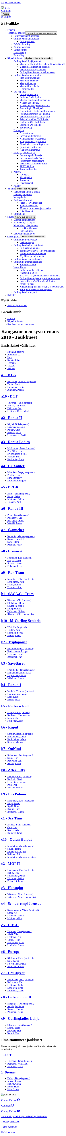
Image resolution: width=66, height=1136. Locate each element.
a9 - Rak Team (12, 573)
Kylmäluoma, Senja (17, 454)
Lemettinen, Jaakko (16, 782)
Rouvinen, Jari (14, 760)
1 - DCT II (7, 1055)
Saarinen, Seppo (15, 632)
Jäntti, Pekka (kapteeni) (18, 493)
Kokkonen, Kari (15, 982)
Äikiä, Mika (13, 934)
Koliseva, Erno (14, 833)
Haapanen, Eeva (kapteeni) (20, 800)
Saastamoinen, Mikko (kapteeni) (23, 910)
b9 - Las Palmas (13, 794)
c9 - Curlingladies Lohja (20, 1018)
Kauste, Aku (13, 830)
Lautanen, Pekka (15, 915)
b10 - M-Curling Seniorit (21, 621)
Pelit (9, 357)
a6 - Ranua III (12, 508)
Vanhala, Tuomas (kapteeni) (20, 691)
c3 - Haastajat (12, 888)
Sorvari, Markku (15, 742)
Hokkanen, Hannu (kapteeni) (21, 381)
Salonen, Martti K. (16, 539)
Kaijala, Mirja (14, 560)
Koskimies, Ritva (15, 459)
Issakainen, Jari (14, 657)
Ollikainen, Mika (15, 603)
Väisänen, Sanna (15, 678)
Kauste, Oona (14, 1084)
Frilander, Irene (14, 566)
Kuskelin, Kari (14, 779)
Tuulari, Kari (13, 630)
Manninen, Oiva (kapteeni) (20, 579)
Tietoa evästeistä (9, 1127)
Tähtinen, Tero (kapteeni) (19, 931)
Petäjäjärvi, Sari (15, 451)
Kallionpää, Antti (15, 942)
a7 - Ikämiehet (12, 530)
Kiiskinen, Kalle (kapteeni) (20, 958)
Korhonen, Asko (15, 720)
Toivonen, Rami (15, 654)
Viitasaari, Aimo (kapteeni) (20, 894)
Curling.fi (6, 11)
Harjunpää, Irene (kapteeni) (20, 1003)
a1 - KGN (8, 375)
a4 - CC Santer (13, 466)
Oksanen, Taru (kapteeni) (19, 1025)
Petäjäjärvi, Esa (14, 517)
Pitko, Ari (12, 785)
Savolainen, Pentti (16, 875)
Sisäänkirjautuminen (17, 305)
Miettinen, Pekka (15, 499)
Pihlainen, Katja (15, 1012)
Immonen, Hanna (15, 811)
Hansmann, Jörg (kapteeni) (20, 870)
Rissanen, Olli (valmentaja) (20, 614)
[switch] (2, 6)
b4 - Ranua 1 (11, 685)
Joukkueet (12, 354)
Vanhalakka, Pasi (15, 966)
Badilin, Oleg (13, 475)
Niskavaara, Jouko (16, 427)
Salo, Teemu (13, 961)
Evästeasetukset (8, 1132)
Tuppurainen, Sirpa (16, 675)
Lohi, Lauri (12, 696)
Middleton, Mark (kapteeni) (20, 846)
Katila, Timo (13, 873)
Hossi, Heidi (13, 1086)
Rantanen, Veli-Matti (17, 1063)
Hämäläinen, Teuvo (16, 736)
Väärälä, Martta (14, 523)
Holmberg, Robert (16, 611)
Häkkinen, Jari (14, 408)
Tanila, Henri (13, 939)
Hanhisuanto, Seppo (17, 694)
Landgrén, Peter (15, 987)
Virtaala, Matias (15, 787)
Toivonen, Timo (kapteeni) (20, 1061)
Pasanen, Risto (14, 544)
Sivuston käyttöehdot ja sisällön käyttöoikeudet (24, 1116)
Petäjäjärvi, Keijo (15, 520)
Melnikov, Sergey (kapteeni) (21, 472)
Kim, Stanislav (14, 477)
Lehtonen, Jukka (15, 985)
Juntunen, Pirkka (15, 389)
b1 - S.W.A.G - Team (17, 594)
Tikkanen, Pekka (15, 878)
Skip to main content (11, 2)
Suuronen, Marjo (15, 605)
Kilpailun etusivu (15, 351)
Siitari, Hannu (14, 584)
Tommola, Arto (14, 587)
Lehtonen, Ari (14, 937)
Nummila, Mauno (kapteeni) (21, 536)
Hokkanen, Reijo (15, 387)
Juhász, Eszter (14, 1081)
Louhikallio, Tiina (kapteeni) (21, 670)
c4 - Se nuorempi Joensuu (21, 904)
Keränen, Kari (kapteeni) (19, 776)
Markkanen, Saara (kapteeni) (21, 448)
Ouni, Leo (12, 827)
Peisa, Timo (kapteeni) (18, 515)
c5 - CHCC (10, 925)
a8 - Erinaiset (11, 551)
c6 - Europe (10, 952)
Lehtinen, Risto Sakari (18, 411)
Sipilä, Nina (13, 806)
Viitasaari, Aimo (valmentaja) (21, 897)
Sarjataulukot (13, 360)
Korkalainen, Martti (16, 739)
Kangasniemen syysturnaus (20, 324)
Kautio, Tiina (13, 809)
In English (6, 17)
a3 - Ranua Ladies (15, 442)
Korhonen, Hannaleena (18, 715)
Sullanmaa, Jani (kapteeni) (20, 755)
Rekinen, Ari (13, 854)
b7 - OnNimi (11, 749)
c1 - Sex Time (12, 818)
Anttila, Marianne (15, 1006)
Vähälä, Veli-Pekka (16, 405)
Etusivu (11, 318)
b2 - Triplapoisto (14, 642)
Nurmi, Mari (13, 1033)
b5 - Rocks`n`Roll (15, 706)
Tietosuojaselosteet (10, 1121)
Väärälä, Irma (14, 456)
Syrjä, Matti (13, 542)
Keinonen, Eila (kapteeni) (19, 557)
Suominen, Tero (15, 1066)
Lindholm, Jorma (15, 945)
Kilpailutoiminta (15, 321)
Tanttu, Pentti (13, 384)
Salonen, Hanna (15, 1009)
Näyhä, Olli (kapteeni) (18, 424)
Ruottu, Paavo (14, 635)
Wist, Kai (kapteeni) (17, 627)
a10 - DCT (9, 396)
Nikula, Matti (13, 699)
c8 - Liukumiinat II (16, 997)
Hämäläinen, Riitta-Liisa (19, 672)
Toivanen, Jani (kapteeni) (19, 403)
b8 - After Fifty (13, 770)
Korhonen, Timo (15, 990)
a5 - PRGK (10, 487)
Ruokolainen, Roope (17, 651)
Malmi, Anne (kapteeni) (18, 712)
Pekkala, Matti (14, 432)
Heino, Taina (13, 1027)
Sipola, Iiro (12, 758)
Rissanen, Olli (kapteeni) (19, 600)
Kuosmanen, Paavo (16, 963)
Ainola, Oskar (14, 763)
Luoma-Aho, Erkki (16, 435)
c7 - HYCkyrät (13, 973)
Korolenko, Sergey (16, 480)
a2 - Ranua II (11, 418)
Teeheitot (11, 363)
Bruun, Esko (13, 496)
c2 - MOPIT (10, 864)
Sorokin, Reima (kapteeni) (20, 733)
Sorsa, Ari (12, 913)
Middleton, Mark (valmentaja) (21, 857)
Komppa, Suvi (14, 608)
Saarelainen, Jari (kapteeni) (20, 979)
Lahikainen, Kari (15, 582)
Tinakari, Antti (14, 502)
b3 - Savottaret (13, 663)
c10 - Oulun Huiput (16, 839)
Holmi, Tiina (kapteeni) (18, 1078)
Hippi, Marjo (13, 803)
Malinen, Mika (14, 918)
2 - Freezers (8, 1072)
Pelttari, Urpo (13, 429)
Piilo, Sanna (13, 1089)
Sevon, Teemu (14, 848)
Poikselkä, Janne (15, 881)
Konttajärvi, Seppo (16, 851)
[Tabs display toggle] (19, 355)
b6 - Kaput (9, 727)
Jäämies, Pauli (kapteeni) (19, 824)
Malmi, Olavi (13, 718)
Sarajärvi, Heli (14, 1030)
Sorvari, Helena (15, 563)
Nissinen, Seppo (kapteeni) (20, 648)
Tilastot (10, 365)
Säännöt (11, 368)
